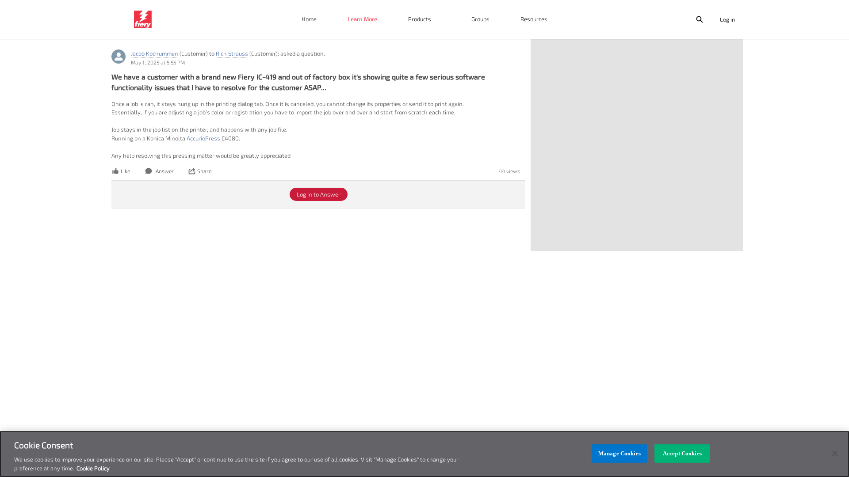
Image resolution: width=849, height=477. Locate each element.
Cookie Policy (93, 467)
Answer (165, 171)
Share (204, 171)
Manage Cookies (619, 453)
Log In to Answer (318, 194)
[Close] (835, 453)
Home (309, 19)
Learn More (362, 19)
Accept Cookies (682, 453)
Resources (533, 19)
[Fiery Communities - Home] (143, 19)
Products (419, 19)
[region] (424, 454)
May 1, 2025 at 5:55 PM (158, 62)
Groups (480, 19)
